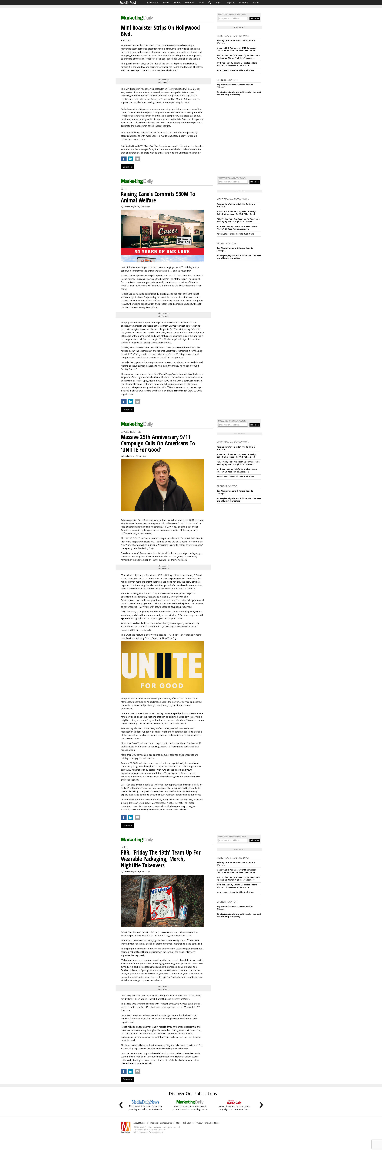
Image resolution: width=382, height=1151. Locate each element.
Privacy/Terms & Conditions (207, 1123)
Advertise (243, 2)
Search (209, 2)
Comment (127, 166)
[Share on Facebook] (124, 159)
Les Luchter (129, 456)
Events (166, 2)
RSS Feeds (180, 1123)
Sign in (219, 2)
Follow (255, 2)
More (201, 2)
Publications (152, 2)
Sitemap (190, 1123)
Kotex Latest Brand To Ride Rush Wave (235, 70)
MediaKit (154, 1123)
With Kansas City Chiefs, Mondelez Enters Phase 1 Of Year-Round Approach (237, 64)
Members (189, 2)
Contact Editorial (167, 1123)
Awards (177, 2)
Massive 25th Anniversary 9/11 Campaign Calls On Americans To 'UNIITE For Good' (236, 49)
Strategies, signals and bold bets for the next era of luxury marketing (239, 93)
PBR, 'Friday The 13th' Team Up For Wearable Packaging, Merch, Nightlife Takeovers (238, 56)
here (176, 390)
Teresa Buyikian (131, 206)
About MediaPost (141, 1123)
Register (231, 2)
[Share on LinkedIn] (130, 159)
